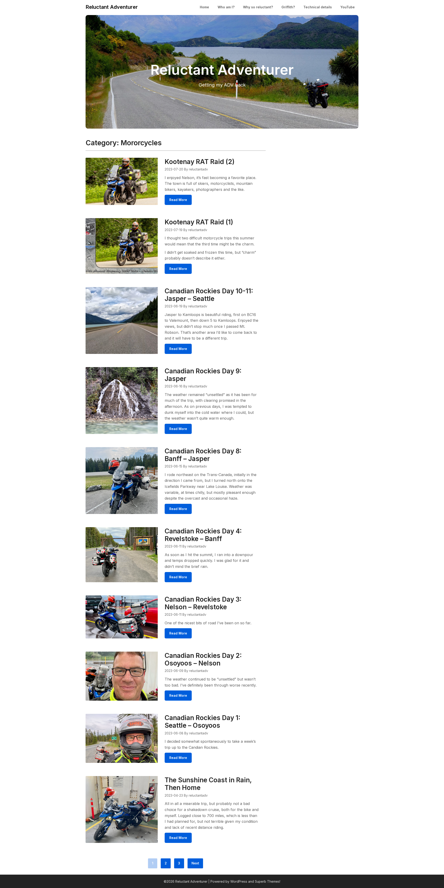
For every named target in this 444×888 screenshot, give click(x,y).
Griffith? (288, 7)
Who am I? (226, 7)
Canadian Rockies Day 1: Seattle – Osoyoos (202, 721)
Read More (178, 200)
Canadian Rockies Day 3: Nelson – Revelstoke (203, 603)
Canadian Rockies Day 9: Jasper (203, 375)
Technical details (317, 7)
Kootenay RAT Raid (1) (199, 222)
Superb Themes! (267, 881)
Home (204, 7)
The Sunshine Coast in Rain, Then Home (208, 784)
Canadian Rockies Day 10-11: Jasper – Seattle (209, 295)
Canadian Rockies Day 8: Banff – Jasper (203, 455)
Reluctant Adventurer (112, 7)
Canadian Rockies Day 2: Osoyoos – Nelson (203, 659)
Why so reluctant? (258, 7)
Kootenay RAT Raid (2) (199, 162)
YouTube (347, 7)
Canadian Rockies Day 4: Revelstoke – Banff (203, 535)
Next (195, 863)
